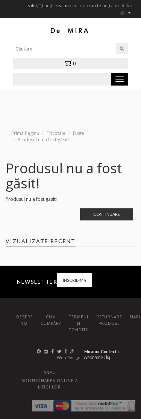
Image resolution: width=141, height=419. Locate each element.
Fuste (78, 133)
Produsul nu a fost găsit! (43, 139)
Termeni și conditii (78, 323)
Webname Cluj (96, 357)
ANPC (49, 372)
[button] (72, 63)
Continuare (106, 214)
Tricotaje (56, 133)
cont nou (79, 5)
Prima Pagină (25, 133)
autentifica (121, 5)
